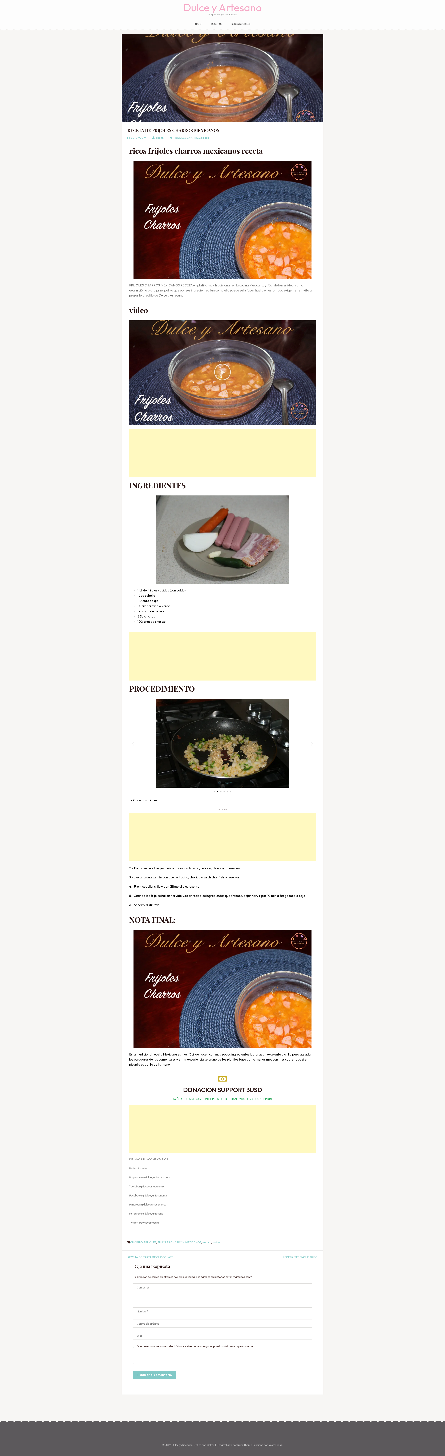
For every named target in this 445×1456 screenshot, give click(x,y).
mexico (207, 1242)
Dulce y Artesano (222, 7)
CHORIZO (136, 1242)
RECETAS (216, 24)
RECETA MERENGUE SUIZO (300, 1257)
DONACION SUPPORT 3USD (222, 1090)
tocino (216, 1242)
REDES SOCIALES (241, 24)
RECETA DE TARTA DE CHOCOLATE (150, 1257)
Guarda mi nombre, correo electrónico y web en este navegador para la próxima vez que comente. (195, 1346)
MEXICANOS (193, 1242)
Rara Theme (245, 1445)
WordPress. (276, 1445)
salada (205, 137)
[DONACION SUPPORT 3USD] (222, 1079)
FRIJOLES (136, 285)
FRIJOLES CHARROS (187, 137)
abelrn (160, 137)
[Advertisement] (222, 453)
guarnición (136, 290)
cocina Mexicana (251, 285)
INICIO (198, 24)
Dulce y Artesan (170, 295)
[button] (222, 372)
